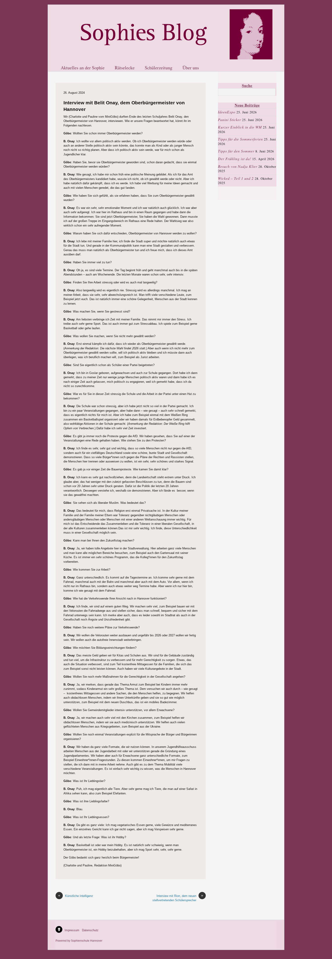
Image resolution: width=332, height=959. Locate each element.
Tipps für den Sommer (236, 151)
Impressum (72, 930)
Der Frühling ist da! (234, 158)
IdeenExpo (226, 112)
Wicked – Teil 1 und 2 (236, 178)
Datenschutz (90, 930)
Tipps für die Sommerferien (240, 139)
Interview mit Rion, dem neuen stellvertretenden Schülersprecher (177, 898)
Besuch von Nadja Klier (237, 166)
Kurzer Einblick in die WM (240, 127)
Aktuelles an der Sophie (83, 68)
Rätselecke (125, 68)
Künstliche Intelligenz (75, 896)
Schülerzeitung (158, 68)
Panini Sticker (229, 119)
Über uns (190, 68)
